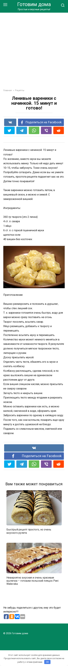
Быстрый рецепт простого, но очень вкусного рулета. (28, 531)
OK (47, 662)
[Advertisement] (34, 48)
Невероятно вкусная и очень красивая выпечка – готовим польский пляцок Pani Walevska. (32, 580)
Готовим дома (34, 4)
